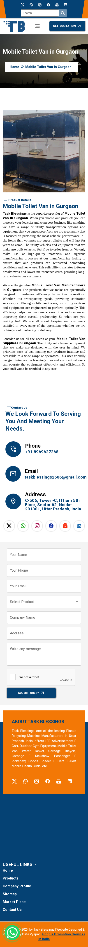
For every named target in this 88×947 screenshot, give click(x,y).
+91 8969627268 (41, 452)
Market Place (14, 902)
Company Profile (17, 886)
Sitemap (10, 894)
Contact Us (12, 910)
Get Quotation (64, 26)
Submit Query (28, 692)
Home (14, 67)
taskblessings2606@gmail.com (53, 477)
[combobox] (44, 602)
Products (11, 878)
